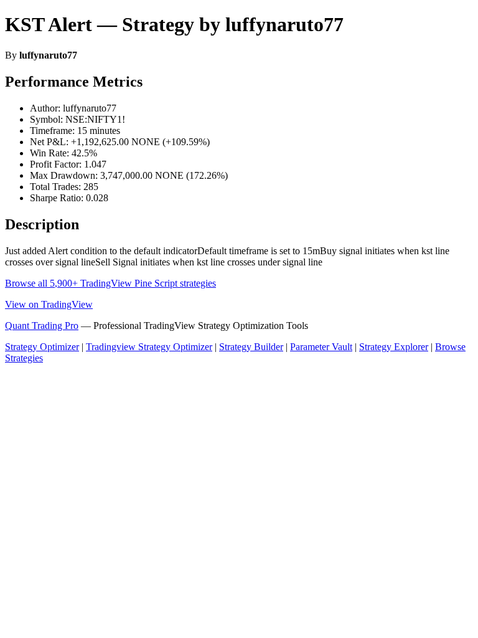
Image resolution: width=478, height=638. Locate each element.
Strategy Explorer (393, 346)
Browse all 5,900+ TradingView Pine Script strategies (110, 283)
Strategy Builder (251, 346)
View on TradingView (49, 304)
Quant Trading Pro (41, 325)
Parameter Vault (321, 346)
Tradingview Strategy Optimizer (149, 346)
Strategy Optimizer (42, 346)
